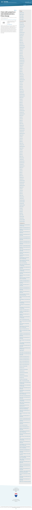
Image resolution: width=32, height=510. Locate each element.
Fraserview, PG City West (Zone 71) (25, 287)
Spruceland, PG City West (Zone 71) (25, 449)
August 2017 (21, 65)
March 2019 (21, 42)
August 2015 (21, 97)
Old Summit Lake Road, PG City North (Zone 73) (24, 406)
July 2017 (21, 66)
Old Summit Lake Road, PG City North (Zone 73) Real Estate (24, 408)
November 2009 (22, 201)
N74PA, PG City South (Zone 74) (24, 362)
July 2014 (21, 117)
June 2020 (21, 29)
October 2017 (22, 63)
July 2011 (21, 169)
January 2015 (22, 109)
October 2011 (22, 164)
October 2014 (22, 112)
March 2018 (21, 57)
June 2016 (21, 84)
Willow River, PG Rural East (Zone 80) (25, 481)
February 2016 (22, 91)
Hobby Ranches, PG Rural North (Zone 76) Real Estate (9, 19)
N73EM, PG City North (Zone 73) (24, 356)
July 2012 (21, 149)
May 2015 (21, 102)
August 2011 (21, 167)
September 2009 (22, 205)
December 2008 (22, 219)
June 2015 (21, 100)
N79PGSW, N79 (22, 374)
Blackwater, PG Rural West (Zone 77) (25, 241)
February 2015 (22, 107)
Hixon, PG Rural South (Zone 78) (24, 319)
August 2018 (21, 48)
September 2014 (22, 113)
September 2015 (22, 96)
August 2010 (21, 187)
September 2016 (22, 79)
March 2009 (21, 214)
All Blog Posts (22, 12)
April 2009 (21, 213)
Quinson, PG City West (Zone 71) (24, 426)
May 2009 (21, 211)
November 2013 (22, 130)
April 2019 (21, 40)
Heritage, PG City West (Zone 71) (24, 309)
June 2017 (21, 68)
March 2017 (21, 73)
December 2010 (22, 180)
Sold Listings (21, 19)
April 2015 (21, 104)
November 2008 (22, 221)
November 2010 (22, 182)
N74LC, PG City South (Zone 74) (24, 361)
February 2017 (22, 74)
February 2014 (22, 125)
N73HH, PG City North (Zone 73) (24, 358)
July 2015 (21, 99)
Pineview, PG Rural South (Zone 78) (25, 418)
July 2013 (21, 136)
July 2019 (21, 37)
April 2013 (21, 141)
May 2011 (21, 172)
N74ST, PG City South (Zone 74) (24, 364)
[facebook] (16, 491)
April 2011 (21, 174)
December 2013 (22, 128)
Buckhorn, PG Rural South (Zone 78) (25, 245)
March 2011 (21, 175)
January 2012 (22, 159)
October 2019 (22, 34)
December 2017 (22, 60)
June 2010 (21, 190)
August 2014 (21, 115)
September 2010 (22, 185)
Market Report (22, 14)
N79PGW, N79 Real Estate (23, 379)
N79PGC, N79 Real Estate (23, 366)
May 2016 (21, 86)
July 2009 (21, 208)
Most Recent (22, 22)
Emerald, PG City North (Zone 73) (24, 280)
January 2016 (22, 92)
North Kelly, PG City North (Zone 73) (25, 395)
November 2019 (22, 32)
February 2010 (22, 196)
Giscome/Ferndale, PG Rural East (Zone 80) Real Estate (24, 295)
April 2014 (21, 122)
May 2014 (21, 120)
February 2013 (22, 144)
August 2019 (21, 35)
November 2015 (22, 94)
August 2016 (21, 81)
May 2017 (21, 70)
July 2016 (21, 83)
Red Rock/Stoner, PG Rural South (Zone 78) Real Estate (25, 432)
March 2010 (21, 195)
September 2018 (22, 47)
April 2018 (21, 55)
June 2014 (21, 118)
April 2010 (21, 193)
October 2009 (22, 203)
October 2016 (22, 78)
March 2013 (21, 143)
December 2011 (22, 161)
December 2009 (22, 200)
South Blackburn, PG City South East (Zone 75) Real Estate (25, 445)
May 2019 (21, 39)
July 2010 (21, 188)
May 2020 (21, 30)
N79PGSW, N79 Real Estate (24, 375)
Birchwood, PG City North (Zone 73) (25, 237)
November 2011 (22, 162)
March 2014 (21, 123)
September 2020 (22, 26)
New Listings (21, 16)
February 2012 (22, 157)
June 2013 (21, 138)
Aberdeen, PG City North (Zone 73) (25, 227)
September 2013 (22, 133)
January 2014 (22, 126)
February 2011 (22, 177)
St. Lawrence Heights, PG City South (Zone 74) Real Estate (25, 457)
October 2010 (22, 183)
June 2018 (21, 52)
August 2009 (21, 206)
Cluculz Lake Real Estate (23, 262)
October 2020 (22, 24)
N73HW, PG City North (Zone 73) (24, 359)
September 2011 (22, 166)
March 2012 (21, 156)
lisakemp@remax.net (28, 2)
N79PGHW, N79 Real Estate (24, 372)
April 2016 (21, 87)
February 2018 (22, 58)
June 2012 (21, 151)
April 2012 (21, 154)
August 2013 (21, 135)
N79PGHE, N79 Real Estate (24, 369)
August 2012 (21, 148)
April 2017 (21, 71)
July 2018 (21, 50)
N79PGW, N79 (22, 377)
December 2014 (22, 110)
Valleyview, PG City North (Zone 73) (25, 464)
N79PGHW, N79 (22, 371)
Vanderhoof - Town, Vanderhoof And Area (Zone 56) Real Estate (25, 472)
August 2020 (21, 27)
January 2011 (22, 179)
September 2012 (22, 146)
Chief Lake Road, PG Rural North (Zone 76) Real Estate (24, 261)
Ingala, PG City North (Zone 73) (24, 328)
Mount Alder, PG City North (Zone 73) (25, 352)
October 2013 (22, 131)
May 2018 (21, 53)
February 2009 (22, 216)
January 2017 (22, 76)
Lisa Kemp (6, 1)
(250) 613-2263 (27, 2)
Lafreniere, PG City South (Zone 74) (25, 333)
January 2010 (22, 198)
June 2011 (21, 170)
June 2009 (21, 209)
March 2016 (21, 89)
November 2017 (22, 61)
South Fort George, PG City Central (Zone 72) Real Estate (25, 447)
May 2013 (21, 139)
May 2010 (21, 192)
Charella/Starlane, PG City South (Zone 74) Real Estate (24, 258)
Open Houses (22, 17)
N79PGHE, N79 (22, 367)
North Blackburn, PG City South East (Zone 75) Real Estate (25, 393)
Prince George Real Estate (23, 425)
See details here (9, 24)
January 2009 (22, 218)
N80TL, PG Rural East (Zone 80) (24, 380)
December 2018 (22, 45)
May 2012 (21, 153)
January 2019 (22, 43)
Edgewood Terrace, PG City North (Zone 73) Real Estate (25, 278)
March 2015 (21, 105)
